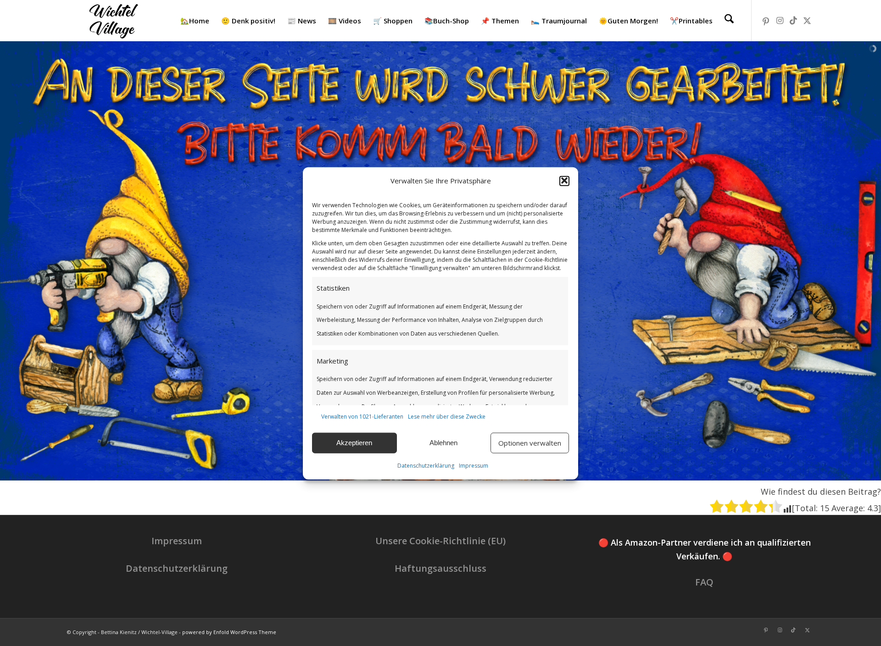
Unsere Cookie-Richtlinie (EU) (440, 541)
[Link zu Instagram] (779, 20)
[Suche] (729, 20)
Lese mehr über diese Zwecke (446, 416)
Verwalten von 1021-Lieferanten (362, 416)
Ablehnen (443, 443)
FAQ (704, 582)
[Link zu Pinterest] (766, 20)
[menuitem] (194, 20)
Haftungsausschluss (440, 568)
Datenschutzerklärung (425, 465)
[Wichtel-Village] (112, 20)
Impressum (473, 465)
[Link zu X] (807, 20)
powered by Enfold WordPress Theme (229, 632)
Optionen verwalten (529, 442)
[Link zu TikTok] (793, 20)
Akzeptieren (354, 443)
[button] (564, 180)
